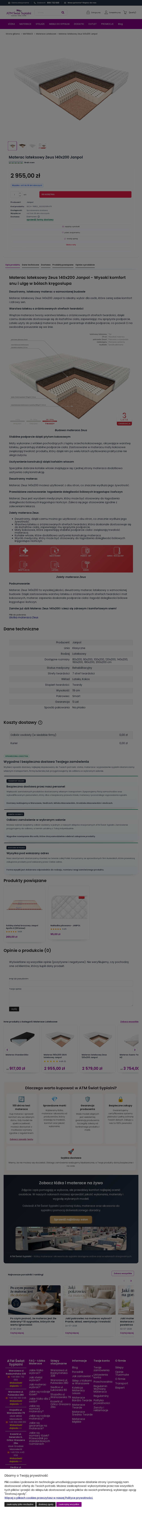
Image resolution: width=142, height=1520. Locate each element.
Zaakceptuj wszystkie (69, 1504)
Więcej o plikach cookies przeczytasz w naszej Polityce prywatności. (48, 1498)
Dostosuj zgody (46, 1504)
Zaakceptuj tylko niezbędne (20, 1504)
